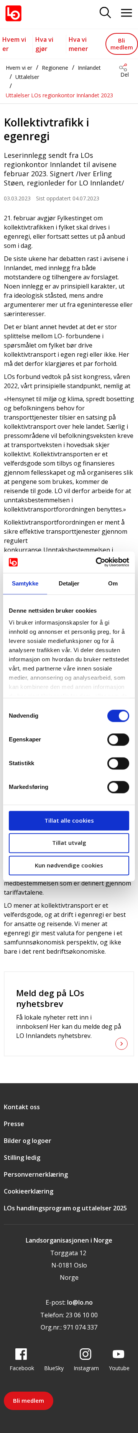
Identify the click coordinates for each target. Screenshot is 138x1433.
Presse (14, 1124)
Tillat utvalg (69, 843)
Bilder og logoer (27, 1140)
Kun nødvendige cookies (69, 865)
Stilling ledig (22, 1157)
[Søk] (105, 13)
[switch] (118, 739)
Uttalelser (27, 76)
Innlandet (89, 67)
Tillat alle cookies (69, 820)
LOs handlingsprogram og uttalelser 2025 (65, 1208)
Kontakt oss (22, 1107)
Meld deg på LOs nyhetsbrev (50, 998)
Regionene (55, 67)
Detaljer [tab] (69, 583)
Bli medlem (121, 43)
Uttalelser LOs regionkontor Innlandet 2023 (59, 95)
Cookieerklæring (28, 1191)
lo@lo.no (80, 1302)
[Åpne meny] (126, 13)
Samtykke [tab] (25, 583)
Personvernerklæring (36, 1174)
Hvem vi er (19, 67)
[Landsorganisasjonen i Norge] (13, 13)
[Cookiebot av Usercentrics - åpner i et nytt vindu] (97, 562)
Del (124, 74)
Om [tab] (113, 583)
